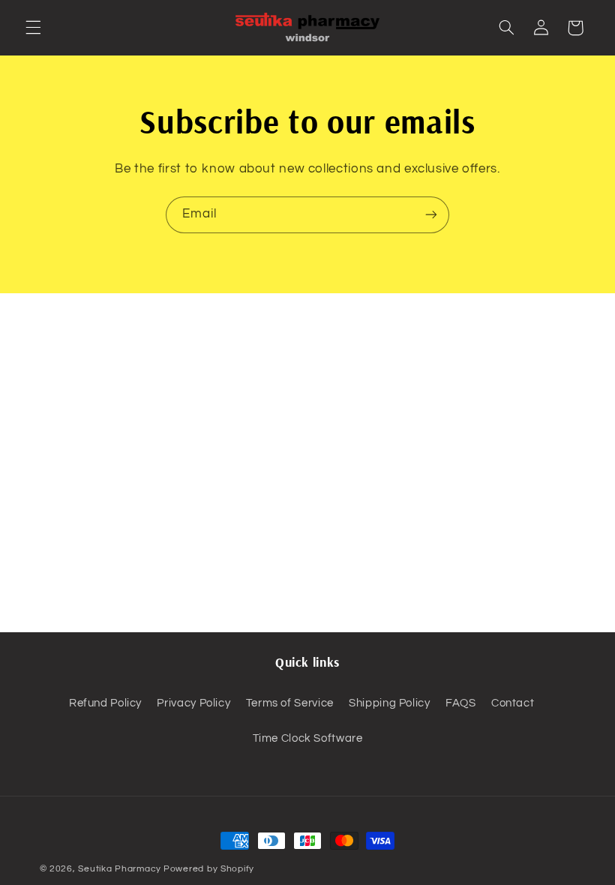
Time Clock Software (308, 738)
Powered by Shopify (209, 869)
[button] (33, 27)
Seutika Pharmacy (119, 869)
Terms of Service (290, 703)
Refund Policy (105, 703)
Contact (512, 703)
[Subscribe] (431, 214)
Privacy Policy (193, 703)
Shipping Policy (389, 703)
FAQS (461, 703)
